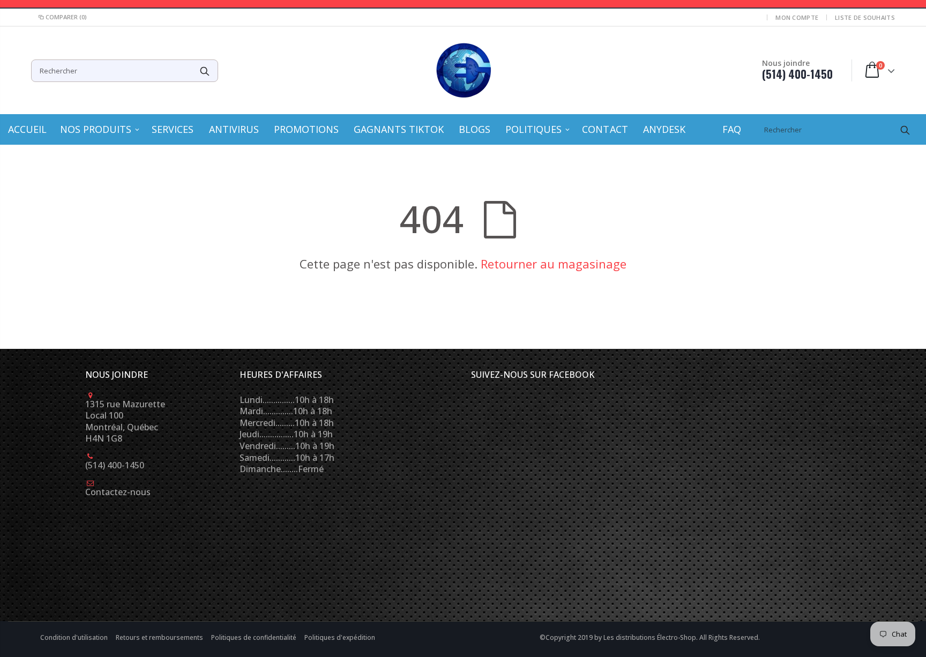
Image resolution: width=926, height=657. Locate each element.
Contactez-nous (118, 492)
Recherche (204, 70)
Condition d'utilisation (74, 637)
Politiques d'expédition (339, 637)
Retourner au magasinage (553, 264)
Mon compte (796, 17)
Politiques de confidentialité (254, 637)
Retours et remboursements (160, 637)
